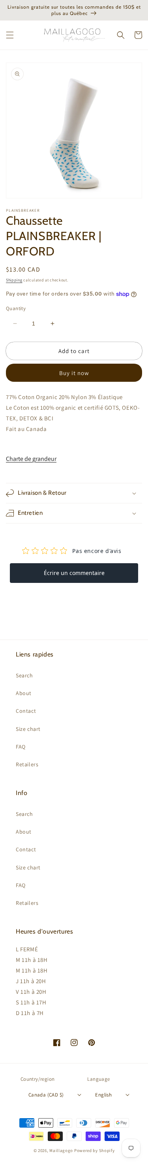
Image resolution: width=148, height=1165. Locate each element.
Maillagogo (61, 1150)
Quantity (16, 308)
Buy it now (74, 373)
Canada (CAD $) (46, 1094)
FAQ (21, 746)
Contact (26, 710)
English (103, 1094)
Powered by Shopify (94, 1150)
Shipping (14, 280)
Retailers (27, 764)
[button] (10, 35)
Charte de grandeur (31, 459)
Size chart (28, 728)
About (24, 693)
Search (24, 675)
